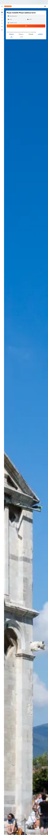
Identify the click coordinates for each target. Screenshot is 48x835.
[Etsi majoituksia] (2, 12)
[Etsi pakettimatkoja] (2, 17)
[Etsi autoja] (2, 15)
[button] (2, 6)
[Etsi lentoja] (2, 10)
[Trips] (2, 26)
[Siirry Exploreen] (2, 21)
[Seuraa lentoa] (2, 23)
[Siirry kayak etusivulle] (8, 6)
